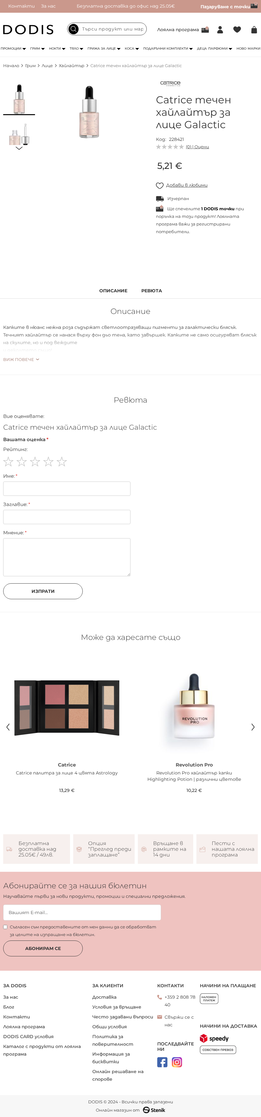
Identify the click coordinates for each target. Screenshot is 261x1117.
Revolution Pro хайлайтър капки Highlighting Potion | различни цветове (194, 776)
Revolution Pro (194, 765)
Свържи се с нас (179, 1021)
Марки (254, 48)
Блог (8, 1007)
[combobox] (107, 29)
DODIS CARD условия (28, 1036)
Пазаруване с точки (225, 7)
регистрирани (213, 223)
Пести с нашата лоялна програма (233, 849)
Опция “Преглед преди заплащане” (109, 849)
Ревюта (151, 291)
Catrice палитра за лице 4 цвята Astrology (67, 773)
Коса (129, 48)
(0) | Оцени (197, 146)
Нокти (55, 48)
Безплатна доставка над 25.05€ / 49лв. (37, 849)
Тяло (74, 48)
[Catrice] (170, 85)
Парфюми (218, 48)
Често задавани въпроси (122, 1017)
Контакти (21, 6)
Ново (241, 48)
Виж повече (18, 359)
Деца (202, 48)
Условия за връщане (116, 1007)
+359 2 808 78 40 (180, 1001)
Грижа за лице (102, 48)
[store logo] (28, 29)
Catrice (67, 765)
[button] (19, 99)
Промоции (11, 48)
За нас (48, 6)
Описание (113, 291)
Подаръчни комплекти (165, 48)
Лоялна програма (178, 29)
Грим (35, 48)
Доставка (104, 997)
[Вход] (220, 29)
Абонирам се (43, 948)
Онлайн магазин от (118, 1110)
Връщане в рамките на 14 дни (169, 849)
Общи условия (109, 1027)
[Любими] (237, 29)
